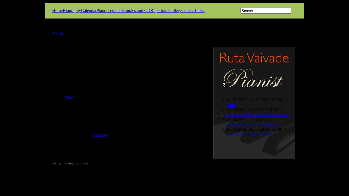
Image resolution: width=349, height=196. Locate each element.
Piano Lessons (109, 10)
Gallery (175, 10)
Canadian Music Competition (252, 124)
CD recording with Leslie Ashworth (258, 114)
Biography (72, 10)
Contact (188, 10)
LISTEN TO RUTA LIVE (250, 134)
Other (68, 98)
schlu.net (99, 135)
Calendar (89, 10)
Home (57, 10)
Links (199, 10)
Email (58, 34)
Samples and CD (136, 10)
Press (231, 104)
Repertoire (160, 10)
